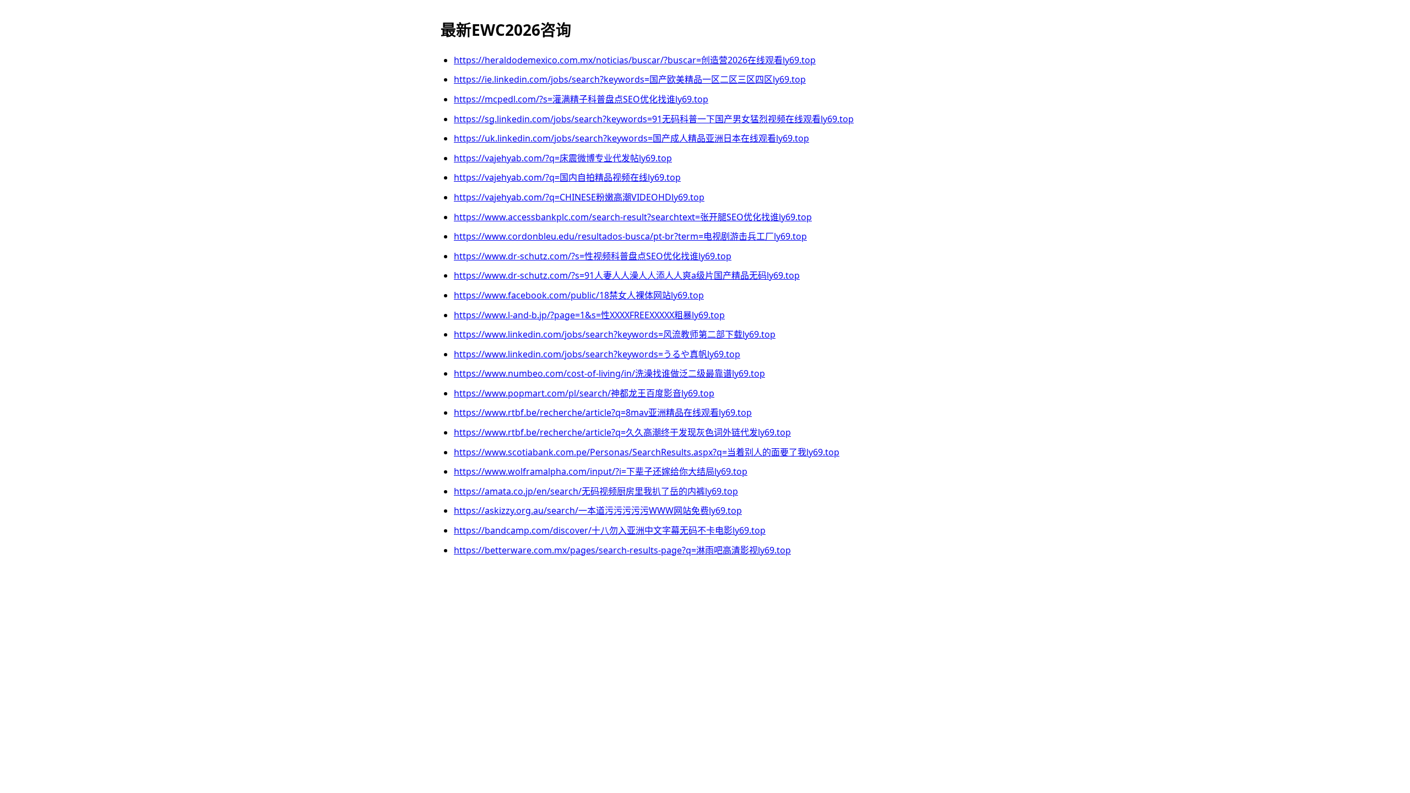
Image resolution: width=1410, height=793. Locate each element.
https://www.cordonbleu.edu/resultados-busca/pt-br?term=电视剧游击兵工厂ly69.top (630, 236)
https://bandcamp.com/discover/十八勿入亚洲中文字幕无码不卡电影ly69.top (610, 530)
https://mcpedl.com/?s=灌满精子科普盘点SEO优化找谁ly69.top (581, 99)
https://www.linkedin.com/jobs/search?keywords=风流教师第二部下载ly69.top (615, 334)
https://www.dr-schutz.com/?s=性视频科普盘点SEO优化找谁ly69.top (592, 256)
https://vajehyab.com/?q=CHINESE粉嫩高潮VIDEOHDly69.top (579, 197)
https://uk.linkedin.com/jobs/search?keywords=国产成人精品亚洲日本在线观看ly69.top (631, 138)
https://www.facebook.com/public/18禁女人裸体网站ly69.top (579, 295)
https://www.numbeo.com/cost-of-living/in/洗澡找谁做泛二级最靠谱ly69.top (609, 373)
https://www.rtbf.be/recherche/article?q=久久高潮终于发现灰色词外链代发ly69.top (622, 432)
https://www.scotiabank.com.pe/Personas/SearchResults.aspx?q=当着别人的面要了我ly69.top (646, 452)
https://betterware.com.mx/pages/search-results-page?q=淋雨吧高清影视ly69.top (622, 550)
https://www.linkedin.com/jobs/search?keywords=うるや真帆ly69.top (597, 354)
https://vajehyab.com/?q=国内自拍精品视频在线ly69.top (567, 177)
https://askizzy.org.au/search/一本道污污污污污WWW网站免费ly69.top (598, 510)
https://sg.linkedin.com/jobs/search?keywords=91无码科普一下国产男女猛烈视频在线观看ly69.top (654, 119)
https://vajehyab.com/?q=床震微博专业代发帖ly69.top (563, 158)
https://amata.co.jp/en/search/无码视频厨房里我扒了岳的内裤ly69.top (596, 491)
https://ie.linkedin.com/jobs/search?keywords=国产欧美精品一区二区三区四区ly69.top (630, 79)
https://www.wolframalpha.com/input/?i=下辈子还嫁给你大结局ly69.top (600, 471)
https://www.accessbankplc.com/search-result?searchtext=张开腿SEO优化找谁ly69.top (633, 217)
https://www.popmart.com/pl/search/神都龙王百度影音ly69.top (584, 393)
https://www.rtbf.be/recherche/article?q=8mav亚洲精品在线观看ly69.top (603, 412)
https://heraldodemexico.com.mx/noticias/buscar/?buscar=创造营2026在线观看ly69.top (635, 60)
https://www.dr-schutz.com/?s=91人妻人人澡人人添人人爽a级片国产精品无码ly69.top (627, 275)
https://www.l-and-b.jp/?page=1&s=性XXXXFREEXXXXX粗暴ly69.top (589, 315)
